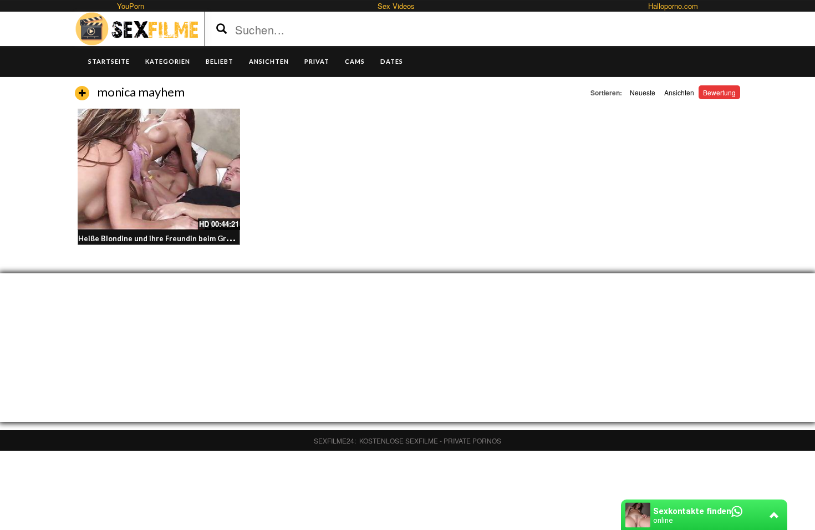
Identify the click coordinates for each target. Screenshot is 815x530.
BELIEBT (219, 61)
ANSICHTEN (269, 61)
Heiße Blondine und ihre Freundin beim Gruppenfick (169, 238)
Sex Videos (396, 5)
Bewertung (719, 92)
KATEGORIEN (167, 61)
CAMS (355, 61)
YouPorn (130, 5)
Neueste (642, 92)
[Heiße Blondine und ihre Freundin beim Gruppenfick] (159, 169)
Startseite (109, 61)
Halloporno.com (673, 5)
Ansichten (679, 92)
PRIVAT (316, 61)
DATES (391, 61)
